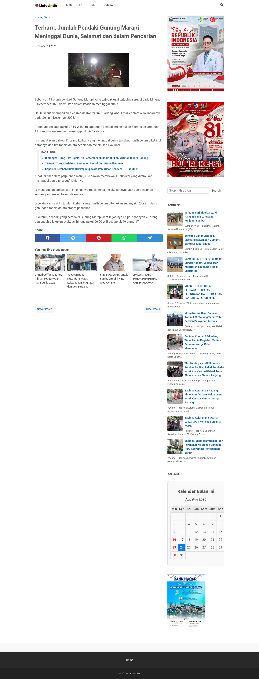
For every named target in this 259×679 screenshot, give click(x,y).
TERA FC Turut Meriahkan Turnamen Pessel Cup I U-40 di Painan (84, 163)
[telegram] (150, 238)
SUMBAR (109, 4)
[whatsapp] (124, 238)
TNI (81, 4)
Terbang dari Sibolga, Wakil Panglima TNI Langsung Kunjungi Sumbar (200, 216)
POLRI (93, 4)
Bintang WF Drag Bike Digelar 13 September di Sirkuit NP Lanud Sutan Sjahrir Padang (96, 158)
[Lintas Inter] (46, 5)
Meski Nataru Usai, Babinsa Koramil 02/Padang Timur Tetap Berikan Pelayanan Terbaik (203, 317)
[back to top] (251, 670)
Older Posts (153, 308)
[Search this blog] (222, 5)
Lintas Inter (134, 673)
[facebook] (47, 238)
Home (68, 4)
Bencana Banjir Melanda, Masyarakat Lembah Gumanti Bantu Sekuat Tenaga (202, 239)
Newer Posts (44, 308)
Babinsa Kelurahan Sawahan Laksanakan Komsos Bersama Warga (202, 421)
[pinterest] (98, 238)
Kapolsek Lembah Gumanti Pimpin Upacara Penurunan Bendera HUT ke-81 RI (91, 169)
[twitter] (73, 238)
